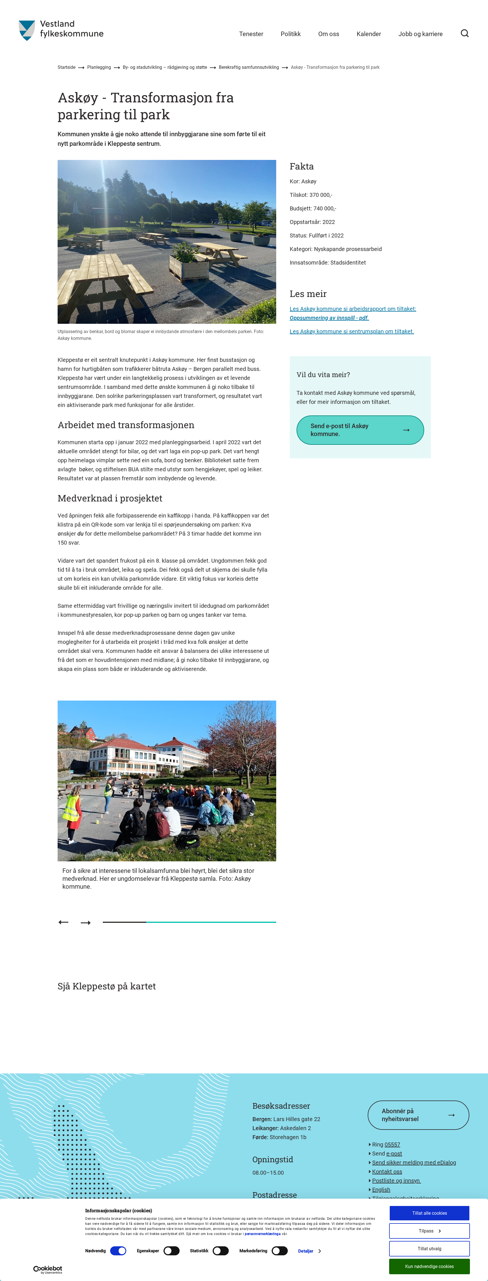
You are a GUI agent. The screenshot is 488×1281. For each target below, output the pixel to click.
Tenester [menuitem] (251, 34)
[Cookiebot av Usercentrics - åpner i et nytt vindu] (48, 1270)
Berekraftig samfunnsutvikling (249, 67)
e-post (394, 1153)
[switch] (172, 1250)
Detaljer (305, 1251)
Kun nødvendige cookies (429, 1266)
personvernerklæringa (263, 1234)
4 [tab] (254, 922)
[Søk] (464, 33)
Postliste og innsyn (396, 1180)
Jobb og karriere (420, 34)
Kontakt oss (387, 1171)
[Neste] (85, 923)
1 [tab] (124, 922)
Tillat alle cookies (429, 1213)
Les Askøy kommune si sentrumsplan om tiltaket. (352, 331)
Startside (66, 67)
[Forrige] (63, 922)
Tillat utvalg (429, 1248)
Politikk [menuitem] (291, 34)
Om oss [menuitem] (328, 34)
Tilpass (426, 1231)
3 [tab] (211, 922)
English (381, 1189)
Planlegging (99, 67)
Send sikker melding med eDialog (414, 1162)
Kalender (369, 34)
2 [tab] (167, 922)
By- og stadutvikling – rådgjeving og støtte (165, 67)
